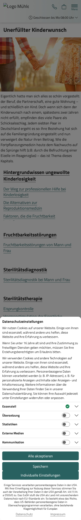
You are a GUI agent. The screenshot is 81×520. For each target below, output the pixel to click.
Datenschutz (24, 514)
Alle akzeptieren (40, 456)
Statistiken (9, 424)
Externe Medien (13, 433)
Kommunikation (13, 442)
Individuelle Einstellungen (40, 475)
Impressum (57, 514)
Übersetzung (11, 415)
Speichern (40, 466)
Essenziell (9, 406)
